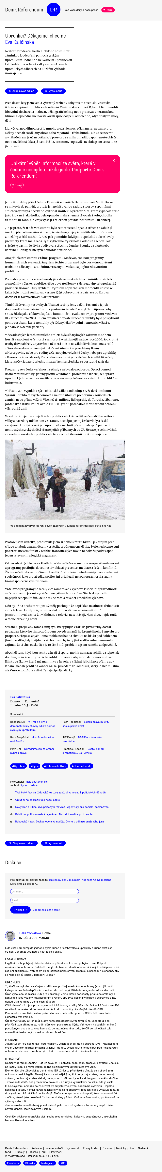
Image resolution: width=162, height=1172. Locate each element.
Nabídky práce (125, 1148)
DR (53, 9)
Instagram (47, 1163)
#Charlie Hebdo (81, 766)
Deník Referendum (24, 9)
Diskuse (107, 1148)
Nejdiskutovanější (36, 781)
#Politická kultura (55, 766)
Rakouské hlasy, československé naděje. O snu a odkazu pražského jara (59, 821)
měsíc (34, 785)
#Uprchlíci (18, 766)
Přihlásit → (20, 910)
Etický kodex (91, 1148)
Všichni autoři (54, 1148)
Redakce (36, 1148)
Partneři (56, 1152)
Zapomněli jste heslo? (46, 910)
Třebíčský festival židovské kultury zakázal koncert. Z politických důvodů (60, 792)
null (44, 1152)
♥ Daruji (108, 10)
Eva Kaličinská (19, 42)
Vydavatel (73, 1148)
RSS (62, 1163)
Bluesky (19, 1152)
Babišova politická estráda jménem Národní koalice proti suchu (54, 814)
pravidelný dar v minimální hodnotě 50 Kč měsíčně (79, 880)
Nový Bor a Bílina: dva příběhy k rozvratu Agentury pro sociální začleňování (62, 807)
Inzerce (33, 1152)
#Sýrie (35, 766)
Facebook (13, 1163)
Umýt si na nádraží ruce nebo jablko (37, 800)
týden (24, 785)
